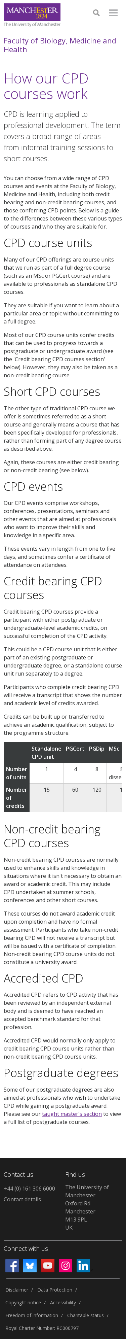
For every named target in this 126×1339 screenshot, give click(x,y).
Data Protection (54, 1289)
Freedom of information (31, 1315)
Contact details (22, 1199)
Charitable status (85, 1315)
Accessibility (63, 1302)
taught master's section (72, 1114)
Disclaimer (16, 1289)
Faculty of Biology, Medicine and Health (60, 45)
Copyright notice (23, 1302)
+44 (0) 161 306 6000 (29, 1188)
